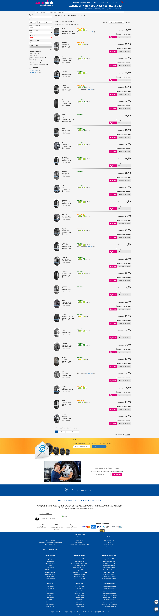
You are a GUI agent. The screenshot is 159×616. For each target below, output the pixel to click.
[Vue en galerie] (129, 22)
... (69, 432)
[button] (156, 601)
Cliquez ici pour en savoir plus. (49, 518)
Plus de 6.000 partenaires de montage (57, 528)
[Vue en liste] (126, 22)
